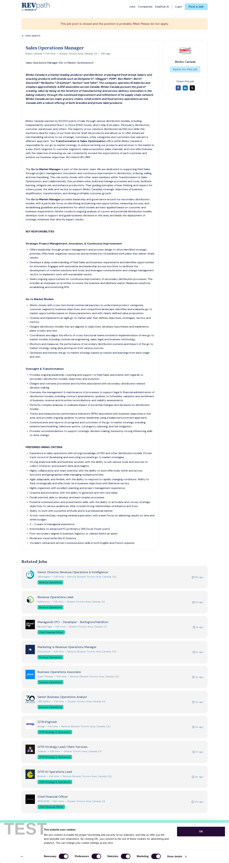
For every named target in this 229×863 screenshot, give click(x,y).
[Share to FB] (178, 87)
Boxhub (42, 776)
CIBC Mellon (44, 701)
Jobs (132, 6)
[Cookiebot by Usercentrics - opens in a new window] (21, 856)
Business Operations (50, 682)
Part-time (58, 801)
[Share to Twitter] (192, 87)
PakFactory (44, 601)
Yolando (42, 751)
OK (201, 831)
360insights (44, 576)
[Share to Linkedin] (185, 87)
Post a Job (196, 6)
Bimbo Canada (34, 53)
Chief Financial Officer (51, 632)
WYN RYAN (43, 801)
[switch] (96, 856)
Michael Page (45, 626)
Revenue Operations (50, 582)
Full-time (50, 53)
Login (178, 6)
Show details (174, 856)
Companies (145, 6)
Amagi (41, 726)
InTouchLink (44, 651)
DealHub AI (162, 6)
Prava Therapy (45, 676)
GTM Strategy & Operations (54, 732)
